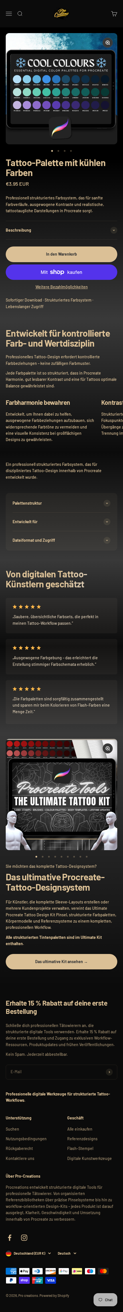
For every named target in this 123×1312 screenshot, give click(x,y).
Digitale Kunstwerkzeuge (89, 1158)
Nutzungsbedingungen (26, 1138)
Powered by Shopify (54, 1295)
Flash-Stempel (80, 1148)
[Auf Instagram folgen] (24, 1238)
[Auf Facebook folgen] (9, 1238)
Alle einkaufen (79, 1129)
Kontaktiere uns (20, 1158)
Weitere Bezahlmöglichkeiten (61, 286)
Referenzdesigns (82, 1138)
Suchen (12, 1129)
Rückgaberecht (19, 1148)
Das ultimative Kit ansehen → (61, 961)
